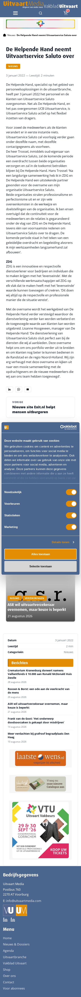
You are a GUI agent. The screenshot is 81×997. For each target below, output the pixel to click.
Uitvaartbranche (14, 957)
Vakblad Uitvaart (15, 963)
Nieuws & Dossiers (16, 944)
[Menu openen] (15, 13)
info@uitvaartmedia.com (23, 901)
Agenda (8, 951)
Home (7, 938)
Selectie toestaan (40, 566)
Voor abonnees (14, 988)
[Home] (4, 35)
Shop (6, 970)
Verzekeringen (34, 598)
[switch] (71, 504)
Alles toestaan (40, 554)
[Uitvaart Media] (40, 4)
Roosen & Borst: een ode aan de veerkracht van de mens (39, 690)
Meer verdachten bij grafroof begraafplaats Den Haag (38, 735)
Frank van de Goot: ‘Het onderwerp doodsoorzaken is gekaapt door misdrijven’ (36, 720)
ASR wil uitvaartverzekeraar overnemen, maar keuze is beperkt (37, 607)
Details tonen (60, 542)
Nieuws (11, 35)
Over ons (9, 976)
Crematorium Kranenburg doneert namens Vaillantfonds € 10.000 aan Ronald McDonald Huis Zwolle (40, 674)
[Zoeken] (40, 13)
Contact (8, 982)
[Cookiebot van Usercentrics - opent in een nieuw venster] (60, 427)
